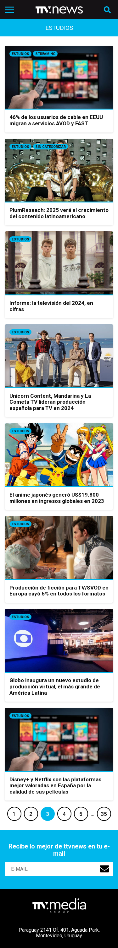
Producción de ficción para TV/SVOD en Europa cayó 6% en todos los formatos (59, 590)
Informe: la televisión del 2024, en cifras (51, 306)
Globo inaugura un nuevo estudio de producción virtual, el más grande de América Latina (54, 686)
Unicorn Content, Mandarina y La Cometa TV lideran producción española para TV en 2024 (50, 402)
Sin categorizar (50, 147)
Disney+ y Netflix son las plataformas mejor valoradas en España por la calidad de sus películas (55, 785)
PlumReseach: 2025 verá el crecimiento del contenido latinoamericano (59, 213)
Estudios (20, 54)
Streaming (45, 54)
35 (104, 814)
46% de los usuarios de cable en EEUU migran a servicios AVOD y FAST (56, 120)
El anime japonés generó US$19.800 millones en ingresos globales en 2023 (56, 498)
